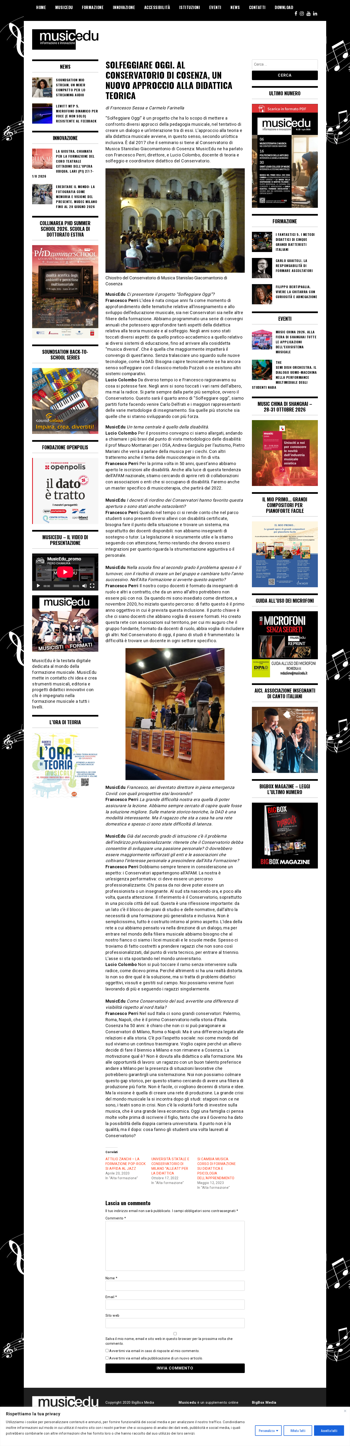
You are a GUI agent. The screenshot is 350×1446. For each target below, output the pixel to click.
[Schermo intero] (92, 585)
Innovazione (124, 7)
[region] (175, 1426)
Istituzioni (189, 7)
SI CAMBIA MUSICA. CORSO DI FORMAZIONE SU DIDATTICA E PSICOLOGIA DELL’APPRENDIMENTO (216, 1168)
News (235, 7)
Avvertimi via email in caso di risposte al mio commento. (154, 1351)
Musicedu (64, 7)
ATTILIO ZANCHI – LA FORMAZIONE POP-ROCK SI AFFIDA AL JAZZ (125, 1163)
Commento (115, 1218)
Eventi (215, 7)
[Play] (38, 585)
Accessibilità (157, 7)
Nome (111, 1278)
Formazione (93, 7)
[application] (65, 572)
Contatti (257, 7)
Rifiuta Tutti (297, 1430)
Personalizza (267, 1430)
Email (111, 1297)
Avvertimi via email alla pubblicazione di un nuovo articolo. (156, 1358)
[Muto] (84, 585)
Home (41, 7)
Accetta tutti (329, 1430)
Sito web (112, 1315)
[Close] (345, 1411)
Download (284, 7)
